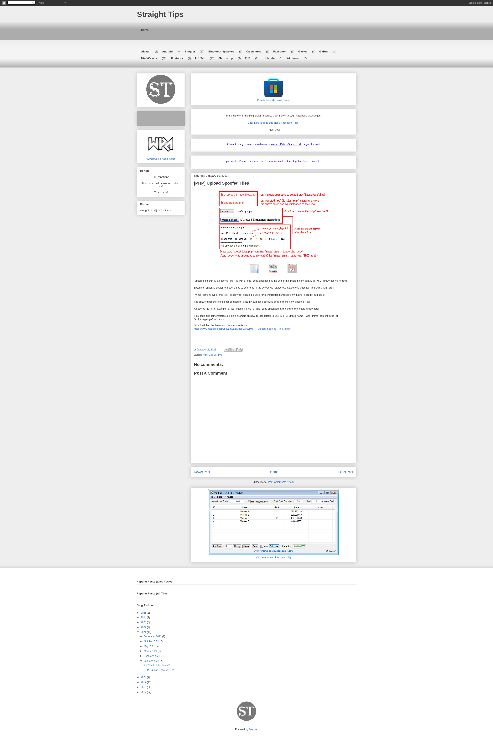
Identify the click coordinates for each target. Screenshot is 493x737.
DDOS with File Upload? (156, 665)
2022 (144, 627)
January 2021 (152, 660)
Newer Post (202, 472)
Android (167, 51)
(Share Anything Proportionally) (273, 557)
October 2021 (152, 641)
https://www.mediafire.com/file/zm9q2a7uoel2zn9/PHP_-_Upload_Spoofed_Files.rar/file (242, 328)
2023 (144, 622)
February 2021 (152, 655)
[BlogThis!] (230, 350)
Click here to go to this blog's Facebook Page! (273, 122)
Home (145, 29)
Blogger (190, 51)
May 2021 (150, 646)
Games (302, 51)
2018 (144, 687)
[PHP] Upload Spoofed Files (158, 670)
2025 (144, 612)
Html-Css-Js (149, 58)
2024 (144, 617)
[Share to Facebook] (237, 350)
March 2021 (151, 651)
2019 (144, 682)
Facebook (279, 51)
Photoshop (225, 58)
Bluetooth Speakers (221, 51)
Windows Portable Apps (161, 158)
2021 (144, 632)
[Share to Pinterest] (241, 350)
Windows (293, 58)
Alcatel (145, 51)
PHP (247, 58)
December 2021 (153, 636)
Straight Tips (160, 14)
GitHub (324, 51)
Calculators (253, 51)
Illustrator (176, 58)
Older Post (346, 472)
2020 (144, 677)
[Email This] (226, 350)
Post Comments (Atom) (281, 481)
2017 (144, 692)
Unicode (269, 58)
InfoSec (200, 58)
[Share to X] (233, 350)
